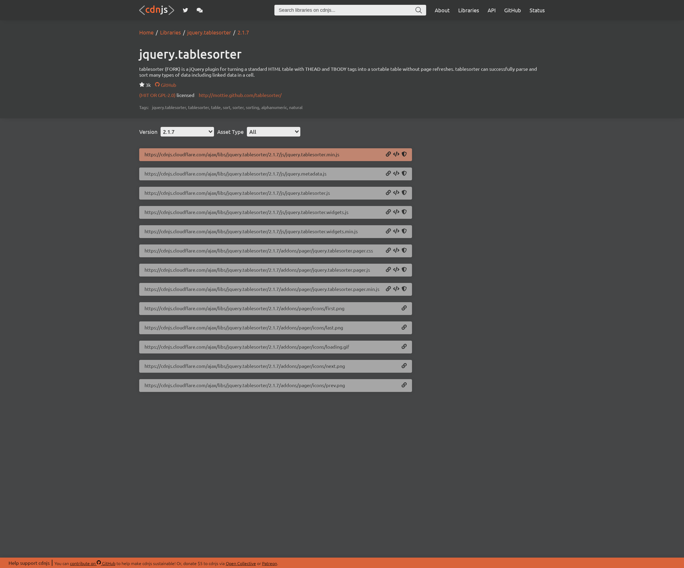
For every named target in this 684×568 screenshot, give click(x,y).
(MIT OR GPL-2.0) (158, 95)
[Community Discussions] (200, 10)
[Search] (418, 10)
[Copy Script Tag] (396, 154)
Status (537, 10)
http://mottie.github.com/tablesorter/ (240, 95)
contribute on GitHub (92, 563)
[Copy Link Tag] (396, 251)
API (492, 10)
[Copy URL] (388, 154)
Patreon (269, 563)
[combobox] (187, 132)
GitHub (512, 10)
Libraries (468, 10)
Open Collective (241, 563)
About (442, 10)
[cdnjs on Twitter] (185, 10)
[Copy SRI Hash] (404, 154)
